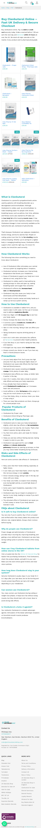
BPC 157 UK (5, 795)
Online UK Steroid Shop (29, 554)
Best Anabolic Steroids (8, 804)
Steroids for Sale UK (8, 786)
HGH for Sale (5, 789)
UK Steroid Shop (29, 826)
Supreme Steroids (7, 801)
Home (3, 7)
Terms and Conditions (28, 763)
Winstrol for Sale (27, 799)
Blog (2, 760)
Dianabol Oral (5, 763)
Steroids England (27, 805)
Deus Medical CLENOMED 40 (26, 122)
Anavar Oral (5, 766)
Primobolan (5, 778)
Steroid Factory (26, 793)
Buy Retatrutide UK (27, 802)
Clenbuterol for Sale (28, 787)
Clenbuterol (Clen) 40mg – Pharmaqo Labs (29, 66)
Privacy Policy (25, 766)
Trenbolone (5, 775)
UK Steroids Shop (7, 783)
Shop (8, 7)
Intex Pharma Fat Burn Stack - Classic (9, 151)
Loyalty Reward (26, 796)
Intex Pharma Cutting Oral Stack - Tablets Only (9, 180)
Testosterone (5, 769)
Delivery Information (28, 769)
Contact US (25, 772)
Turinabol (4, 772)
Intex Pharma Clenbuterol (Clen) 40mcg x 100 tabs (28, 95)
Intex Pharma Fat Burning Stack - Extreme (27, 151)
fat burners (9, 340)
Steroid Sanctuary (27, 790)
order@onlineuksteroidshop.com (12, 742)
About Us (24, 760)
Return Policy (25, 775)
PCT (12, 7)
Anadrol (3, 781)
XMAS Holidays (6, 792)
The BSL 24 (5, 798)
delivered (20, 35)
